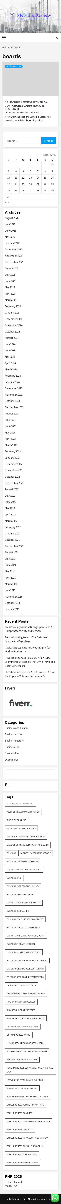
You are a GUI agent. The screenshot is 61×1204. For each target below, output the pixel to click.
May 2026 (10, 237)
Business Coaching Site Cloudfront (25, 919)
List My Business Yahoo (18, 1034)
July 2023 (10, 420)
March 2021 (11, 584)
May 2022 (10, 508)
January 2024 (12, 382)
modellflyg (11, 1185)
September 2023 (14, 407)
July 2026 (10, 224)
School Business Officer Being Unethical (28, 1096)
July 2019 (10, 590)
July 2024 (10, 344)
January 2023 (12, 458)
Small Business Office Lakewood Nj (25, 1146)
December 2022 (13, 464)
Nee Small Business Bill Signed (22, 1059)
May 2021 (10, 571)
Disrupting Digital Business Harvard (25, 968)
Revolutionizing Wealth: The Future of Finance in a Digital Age (26, 639)
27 (30, 190)
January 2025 (12, 312)
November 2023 (13, 394)
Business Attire (13, 734)
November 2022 (13, 470)
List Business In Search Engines (22, 1026)
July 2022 (10, 495)
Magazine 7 (34, 1199)
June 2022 (10, 502)
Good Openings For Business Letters (26, 993)
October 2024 (12, 331)
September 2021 (14, 546)
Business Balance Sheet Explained (24, 869)
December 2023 (13, 388)
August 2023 (11, 413)
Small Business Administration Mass (25, 1104)
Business (11, 853)
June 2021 (10, 565)
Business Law (14, 66)
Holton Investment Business (21, 1001)
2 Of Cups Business (16, 820)
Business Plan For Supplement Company (27, 960)
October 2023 (12, 401)
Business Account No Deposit (35, 853)
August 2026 (11, 218)
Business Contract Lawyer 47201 (23, 927)
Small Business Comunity (19, 1113)
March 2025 (11, 300)
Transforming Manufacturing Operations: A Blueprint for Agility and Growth (28, 629)
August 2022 (11, 489)
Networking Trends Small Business (25, 1080)
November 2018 (13, 596)
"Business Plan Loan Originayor (23, 811)
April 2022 (10, 514)
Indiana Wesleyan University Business (26, 1018)
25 (16, 190)
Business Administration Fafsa (22, 861)
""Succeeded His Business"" (20, 803)
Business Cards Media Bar (20, 894)
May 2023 (10, 432)
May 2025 (10, 287)
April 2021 (10, 577)
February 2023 (13, 451)
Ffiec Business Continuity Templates (25, 977)
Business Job (12, 747)
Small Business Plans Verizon (22, 1154)
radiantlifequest (13, 1182)
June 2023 (10, 426)
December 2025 (13, 249)
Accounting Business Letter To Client (26, 836)
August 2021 (11, 552)
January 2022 (12, 533)
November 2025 (13, 256)
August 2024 (11, 338)
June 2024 (10, 350)
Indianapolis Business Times (21, 1010)
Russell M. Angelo (18, 113)
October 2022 (12, 476)
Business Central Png (18, 911)
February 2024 (13, 375)
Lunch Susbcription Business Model (25, 1043)
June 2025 (10, 281)
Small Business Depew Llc (20, 1129)
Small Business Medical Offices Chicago (27, 1137)
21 (38, 184)
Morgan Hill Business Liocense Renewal (27, 1051)
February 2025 (13, 306)
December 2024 (13, 319)
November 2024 (13, 325)
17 (8, 184)
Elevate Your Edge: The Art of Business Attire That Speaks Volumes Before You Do (30, 674)
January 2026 (12, 243)
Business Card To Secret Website (24, 902)
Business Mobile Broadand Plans (24, 952)
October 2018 (12, 603)
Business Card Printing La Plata (23, 886)
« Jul (7, 201)
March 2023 (11, 445)
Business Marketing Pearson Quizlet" (26, 935)
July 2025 (10, 274)
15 (45, 177)
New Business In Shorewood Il (22, 1088)
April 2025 (10, 293)
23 (52, 184)
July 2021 (10, 558)
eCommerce (11, 759)
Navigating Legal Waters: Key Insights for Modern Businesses (27, 649)
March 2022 (11, 521)
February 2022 (13, 527)
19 (23, 184)
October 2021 (12, 539)
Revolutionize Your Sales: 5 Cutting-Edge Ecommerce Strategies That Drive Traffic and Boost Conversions (30, 662)
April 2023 (10, 438)
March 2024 (11, 369)
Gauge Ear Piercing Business (21, 985)
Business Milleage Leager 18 (21, 944)
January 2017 (12, 609)
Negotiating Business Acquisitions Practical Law (30, 1069)
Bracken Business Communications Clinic (27, 844)
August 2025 (11, 268)
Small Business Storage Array (22, 1162)
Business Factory (14, 740)
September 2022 (14, 483)
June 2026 (10, 230)
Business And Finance (17, 728)
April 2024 (10, 363)
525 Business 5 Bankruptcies (21, 828)
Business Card (14, 877)
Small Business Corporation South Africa (28, 1121)
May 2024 (10, 357)
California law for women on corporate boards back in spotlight (26, 105)
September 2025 (14, 262)
